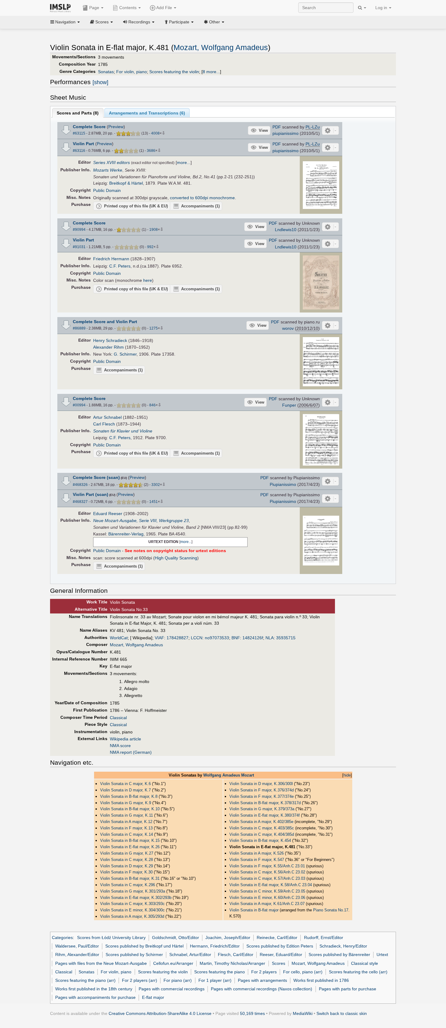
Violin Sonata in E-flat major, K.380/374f (264, 815)
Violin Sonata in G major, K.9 (125, 803)
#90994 (79, 229)
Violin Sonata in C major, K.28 (126, 859)
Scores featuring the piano (219, 971)
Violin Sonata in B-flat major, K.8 (128, 796)
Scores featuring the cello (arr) (358, 971)
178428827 (177, 637)
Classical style (364, 963)
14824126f (252, 637)
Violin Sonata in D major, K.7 (125, 790)
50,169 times (252, 1013)
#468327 (80, 502)
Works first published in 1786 (321, 980)
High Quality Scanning (176, 557)
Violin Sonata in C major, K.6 (125, 783)
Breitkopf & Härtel (126, 183)
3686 (151, 151)
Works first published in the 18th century (93, 988)
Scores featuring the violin (174, 71)
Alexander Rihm (108, 347)
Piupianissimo (283, 484)
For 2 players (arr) (139, 980)
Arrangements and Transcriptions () (147, 113)
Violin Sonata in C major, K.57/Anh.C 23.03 (267, 878)
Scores (278, 963)
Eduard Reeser (107, 513)
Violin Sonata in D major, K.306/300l (261, 783)
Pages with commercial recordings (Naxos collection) (261, 988)
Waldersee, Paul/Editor (77, 946)
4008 (155, 133)
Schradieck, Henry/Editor (343, 946)
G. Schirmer (125, 354)
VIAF (159, 637)
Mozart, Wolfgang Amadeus (221, 47)
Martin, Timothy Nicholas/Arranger (232, 963)
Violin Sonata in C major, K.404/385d (261, 834)
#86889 (79, 328)
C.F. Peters (119, 266)
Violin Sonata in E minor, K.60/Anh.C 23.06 (267, 897)
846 (152, 405)
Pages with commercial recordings (171, 988)
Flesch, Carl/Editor (235, 954)
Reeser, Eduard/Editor (281, 954)
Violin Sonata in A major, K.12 (126, 821)
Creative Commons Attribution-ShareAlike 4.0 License (160, 1013)
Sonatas (106, 71)
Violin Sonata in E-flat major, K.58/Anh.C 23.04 (270, 885)
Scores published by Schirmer (134, 954)
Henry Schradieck (110, 340)
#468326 (80, 485)
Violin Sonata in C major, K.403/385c (261, 828)
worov (288, 328)
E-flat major (153, 997)
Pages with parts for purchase (347, 988)
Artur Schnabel (107, 417)
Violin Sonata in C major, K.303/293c (132, 903)
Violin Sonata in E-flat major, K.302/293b (135, 897)
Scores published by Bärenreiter (339, 954)
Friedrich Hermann (111, 258)
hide (347, 775)
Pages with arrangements (262, 980)
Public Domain (107, 190)
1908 (153, 229)
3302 (155, 485)
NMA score (120, 745)
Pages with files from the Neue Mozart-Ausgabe (101, 963)
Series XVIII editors (111, 162)
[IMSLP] (62, 7)
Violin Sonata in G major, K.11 (126, 815)
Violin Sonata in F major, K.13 (126, 828)
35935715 (286, 637)
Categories (62, 937)
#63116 (79, 151)
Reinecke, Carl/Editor (277, 937)
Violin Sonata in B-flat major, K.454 (260, 840)
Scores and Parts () (78, 113)
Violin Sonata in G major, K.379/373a (261, 809)
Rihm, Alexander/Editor (77, 954)
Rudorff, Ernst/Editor (323, 937)
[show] (100, 82)
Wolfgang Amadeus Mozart (228, 775)
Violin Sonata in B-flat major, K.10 (130, 809)
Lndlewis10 (285, 229)
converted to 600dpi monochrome (202, 197)
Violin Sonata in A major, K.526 (256, 853)
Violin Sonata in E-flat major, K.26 (130, 847)
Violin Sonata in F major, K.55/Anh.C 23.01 (267, 866)
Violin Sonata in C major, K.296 (127, 885)
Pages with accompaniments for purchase (95, 997)
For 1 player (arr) (214, 980)
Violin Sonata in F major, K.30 (126, 872)
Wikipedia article (125, 738)
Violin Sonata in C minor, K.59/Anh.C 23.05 (267, 891)
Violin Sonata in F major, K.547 (256, 859)
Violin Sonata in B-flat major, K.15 (130, 840)
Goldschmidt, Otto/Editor (175, 937)
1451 (153, 502)
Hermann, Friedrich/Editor (215, 946)
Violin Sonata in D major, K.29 (126, 866)
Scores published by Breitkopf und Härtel (144, 946)
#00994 (79, 405)
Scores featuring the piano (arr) (85, 980)
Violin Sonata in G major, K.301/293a (132, 891)
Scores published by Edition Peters (279, 946)
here (147, 280)
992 (150, 247)
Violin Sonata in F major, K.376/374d (261, 790)
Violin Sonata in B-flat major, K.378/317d (265, 803)
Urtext (382, 954)
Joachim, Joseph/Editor (227, 937)
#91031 (79, 247)
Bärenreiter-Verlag (126, 533)
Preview (115, 126)
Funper (289, 405)
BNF (235, 637)
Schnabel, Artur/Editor (190, 954)
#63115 (79, 133)
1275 (153, 328)
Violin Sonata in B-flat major (254, 910)
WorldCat (119, 637)
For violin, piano (131, 71)
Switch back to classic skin (341, 1013)
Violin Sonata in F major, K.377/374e (261, 796)
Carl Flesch (104, 424)
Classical (118, 717)
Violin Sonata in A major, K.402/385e (261, 821)
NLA (269, 637)
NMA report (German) (131, 752)
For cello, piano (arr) (303, 971)
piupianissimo (285, 133)
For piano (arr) (178, 980)
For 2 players (264, 971)
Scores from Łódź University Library (111, 937)
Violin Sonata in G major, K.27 (126, 853)
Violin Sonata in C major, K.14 (126, 834)
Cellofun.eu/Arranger (173, 963)
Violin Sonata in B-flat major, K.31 (130, 878)
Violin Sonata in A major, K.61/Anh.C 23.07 (267, 903)
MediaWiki (303, 1013)
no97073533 (217, 637)
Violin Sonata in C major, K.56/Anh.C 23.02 (267, 872)
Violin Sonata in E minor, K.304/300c (132, 910)
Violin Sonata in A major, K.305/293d (132, 916)
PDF (276, 127)
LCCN (196, 637)
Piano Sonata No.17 (330, 910)
